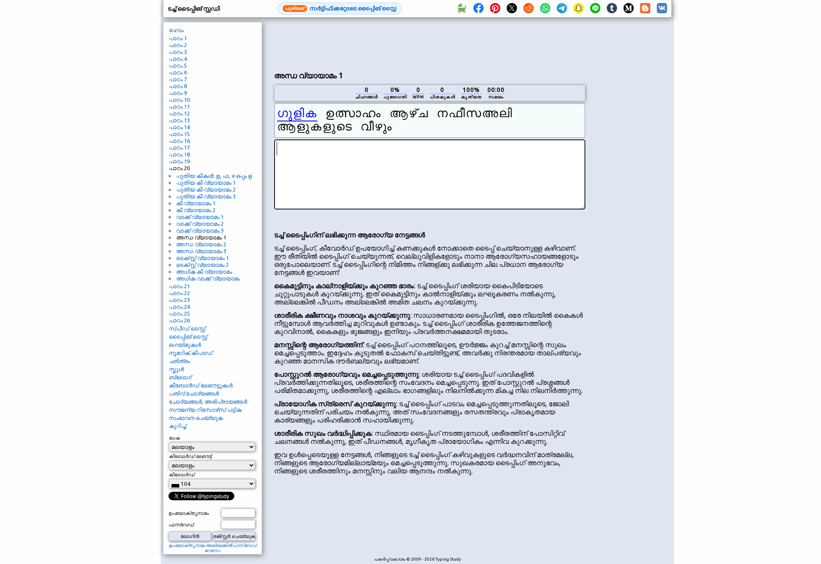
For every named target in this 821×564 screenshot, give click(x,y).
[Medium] (628, 8)
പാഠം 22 (179, 293)
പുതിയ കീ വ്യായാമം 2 (206, 189)
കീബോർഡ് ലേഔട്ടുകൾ (201, 385)
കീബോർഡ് (182, 474)
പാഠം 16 (179, 141)
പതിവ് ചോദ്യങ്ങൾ (194, 393)
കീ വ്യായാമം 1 (196, 203)
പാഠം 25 (179, 313)
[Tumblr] (612, 8)
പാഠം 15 (179, 134)
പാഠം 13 (179, 120)
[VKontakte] (662, 8)
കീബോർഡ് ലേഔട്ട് (190, 456)
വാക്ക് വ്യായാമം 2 (200, 224)
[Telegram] (562, 8)
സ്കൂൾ (176, 369)
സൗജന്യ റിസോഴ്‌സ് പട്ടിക (205, 410)
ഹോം (176, 30)
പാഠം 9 (178, 93)
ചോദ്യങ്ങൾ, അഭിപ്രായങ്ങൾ (208, 402)
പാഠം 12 (179, 113)
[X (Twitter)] (512, 8)
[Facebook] (478, 8)
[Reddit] (528, 8)
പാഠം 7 (178, 79)
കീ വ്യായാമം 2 (196, 210)
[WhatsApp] (545, 8)
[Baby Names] (462, 8)
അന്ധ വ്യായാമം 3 (201, 251)
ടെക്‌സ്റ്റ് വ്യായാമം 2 (202, 265)
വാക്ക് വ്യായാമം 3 (200, 230)
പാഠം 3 (178, 52)
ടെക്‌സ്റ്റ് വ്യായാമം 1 (202, 258)
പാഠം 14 (179, 127)
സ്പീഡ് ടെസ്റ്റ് (187, 328)
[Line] (595, 8)
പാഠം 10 (179, 100)
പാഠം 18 (179, 154)
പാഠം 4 (178, 59)
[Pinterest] (495, 8)
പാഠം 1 (178, 38)
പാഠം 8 (178, 86)
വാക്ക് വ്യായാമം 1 (200, 217)
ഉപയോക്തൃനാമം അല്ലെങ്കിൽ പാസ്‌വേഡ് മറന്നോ (213, 548)
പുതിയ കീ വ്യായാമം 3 (206, 196)
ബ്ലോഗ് (180, 377)
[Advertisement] (429, 43)
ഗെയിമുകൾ (185, 345)
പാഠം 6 (178, 72)
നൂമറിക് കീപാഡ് (191, 353)
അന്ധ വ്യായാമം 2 (201, 244)
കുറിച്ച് (177, 426)
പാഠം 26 (179, 320)
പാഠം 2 (178, 45)
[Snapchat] (578, 8)
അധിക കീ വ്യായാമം (204, 272)
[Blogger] (645, 8)
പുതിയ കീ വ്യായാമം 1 (206, 183)
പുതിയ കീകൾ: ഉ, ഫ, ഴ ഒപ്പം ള (214, 176)
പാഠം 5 (178, 65)
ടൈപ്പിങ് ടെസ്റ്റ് (188, 337)
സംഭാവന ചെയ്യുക (196, 418)
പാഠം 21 (179, 286)
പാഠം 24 (179, 307)
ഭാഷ (174, 437)
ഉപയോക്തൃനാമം (188, 513)
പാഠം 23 (179, 300)
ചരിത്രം (179, 361)
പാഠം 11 (179, 106)
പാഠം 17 (179, 148)
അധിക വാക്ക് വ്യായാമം (208, 278)
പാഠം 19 (179, 161)
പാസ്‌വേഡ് (181, 524)
